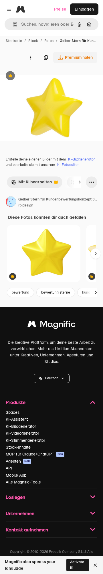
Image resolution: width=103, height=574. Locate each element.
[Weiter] (79, 182)
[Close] (95, 565)
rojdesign (25, 205)
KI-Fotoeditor (68, 164)
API (9, 468)
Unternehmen (20, 513)
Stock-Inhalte (18, 447)
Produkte (15, 402)
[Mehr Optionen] (30, 57)
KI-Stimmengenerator (25, 440)
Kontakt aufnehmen (27, 530)
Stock (33, 41)
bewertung (20, 292)
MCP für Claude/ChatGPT (34, 454)
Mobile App (16, 475)
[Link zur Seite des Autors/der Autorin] (11, 202)
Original (37, 76)
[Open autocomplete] (13, 24)
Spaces (12, 412)
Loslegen (15, 497)
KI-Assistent (17, 419)
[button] (52, 378)
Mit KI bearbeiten (31, 183)
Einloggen (84, 9)
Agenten (18, 461)
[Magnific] (51, 325)
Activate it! (77, 565)
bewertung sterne (55, 292)
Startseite (14, 41)
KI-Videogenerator (22, 433)
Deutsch (51, 378)
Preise (60, 9)
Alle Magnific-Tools (23, 482)
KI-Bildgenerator (81, 159)
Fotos (49, 41)
